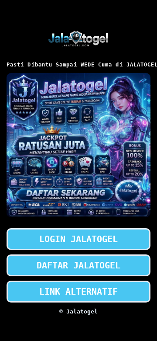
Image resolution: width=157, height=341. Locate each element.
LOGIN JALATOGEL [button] (78, 239)
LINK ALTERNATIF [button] (78, 291)
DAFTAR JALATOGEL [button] (78, 265)
